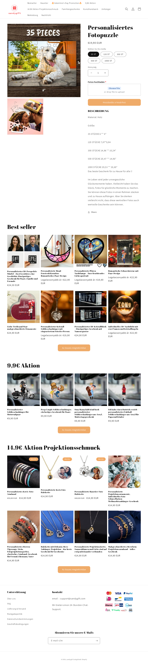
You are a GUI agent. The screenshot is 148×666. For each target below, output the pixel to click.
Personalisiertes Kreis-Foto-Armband (20, 492)
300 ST (120, 54)
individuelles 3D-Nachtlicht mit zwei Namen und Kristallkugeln (123, 327)
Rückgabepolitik (14, 614)
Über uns (11, 598)
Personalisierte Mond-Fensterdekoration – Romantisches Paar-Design (53, 273)
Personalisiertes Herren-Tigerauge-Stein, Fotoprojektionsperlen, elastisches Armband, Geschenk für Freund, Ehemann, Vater (22, 552)
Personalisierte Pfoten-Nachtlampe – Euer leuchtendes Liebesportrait (89, 273)
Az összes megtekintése (74, 347)
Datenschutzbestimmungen (20, 619)
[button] (126, 9)
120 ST (106, 54)
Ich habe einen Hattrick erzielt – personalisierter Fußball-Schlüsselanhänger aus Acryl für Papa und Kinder (123, 413)
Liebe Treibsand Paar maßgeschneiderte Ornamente (21, 327)
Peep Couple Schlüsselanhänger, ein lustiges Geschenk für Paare (56, 410)
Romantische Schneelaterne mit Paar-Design (123, 272)
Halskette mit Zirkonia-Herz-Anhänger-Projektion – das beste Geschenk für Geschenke (56, 549)
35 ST (93, 54)
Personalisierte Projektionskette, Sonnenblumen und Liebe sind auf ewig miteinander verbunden (91, 549)
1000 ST (108, 60)
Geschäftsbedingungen (18, 624)
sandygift (69, 659)
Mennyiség (92, 67)
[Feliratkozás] (97, 640)
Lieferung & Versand (16, 608)
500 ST (94, 60)
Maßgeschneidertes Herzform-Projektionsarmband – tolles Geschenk (122, 549)
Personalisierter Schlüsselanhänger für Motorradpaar (18, 412)
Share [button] (94, 212)
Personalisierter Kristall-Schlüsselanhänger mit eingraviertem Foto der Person (55, 329)
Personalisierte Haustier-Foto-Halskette (89, 492)
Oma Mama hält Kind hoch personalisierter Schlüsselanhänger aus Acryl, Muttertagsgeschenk (88, 413)
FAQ (9, 603)
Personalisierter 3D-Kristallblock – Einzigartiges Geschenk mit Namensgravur (91, 329)
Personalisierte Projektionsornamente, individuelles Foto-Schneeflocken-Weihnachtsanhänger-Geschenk (123, 496)
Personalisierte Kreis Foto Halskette (53, 491)
